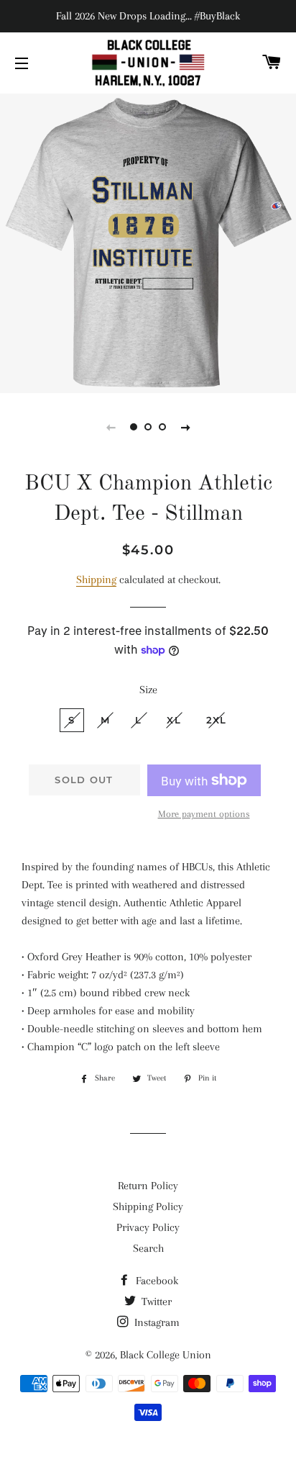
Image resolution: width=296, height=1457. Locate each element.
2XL (216, 720)
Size (148, 689)
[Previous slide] (110, 427)
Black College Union (165, 1354)
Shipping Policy (148, 1206)
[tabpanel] (148, 241)
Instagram (155, 1322)
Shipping (96, 579)
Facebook (155, 1280)
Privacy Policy (148, 1227)
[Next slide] (185, 427)
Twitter (155, 1301)
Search (148, 1248)
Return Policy (148, 1185)
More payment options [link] (204, 813)
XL (174, 720)
